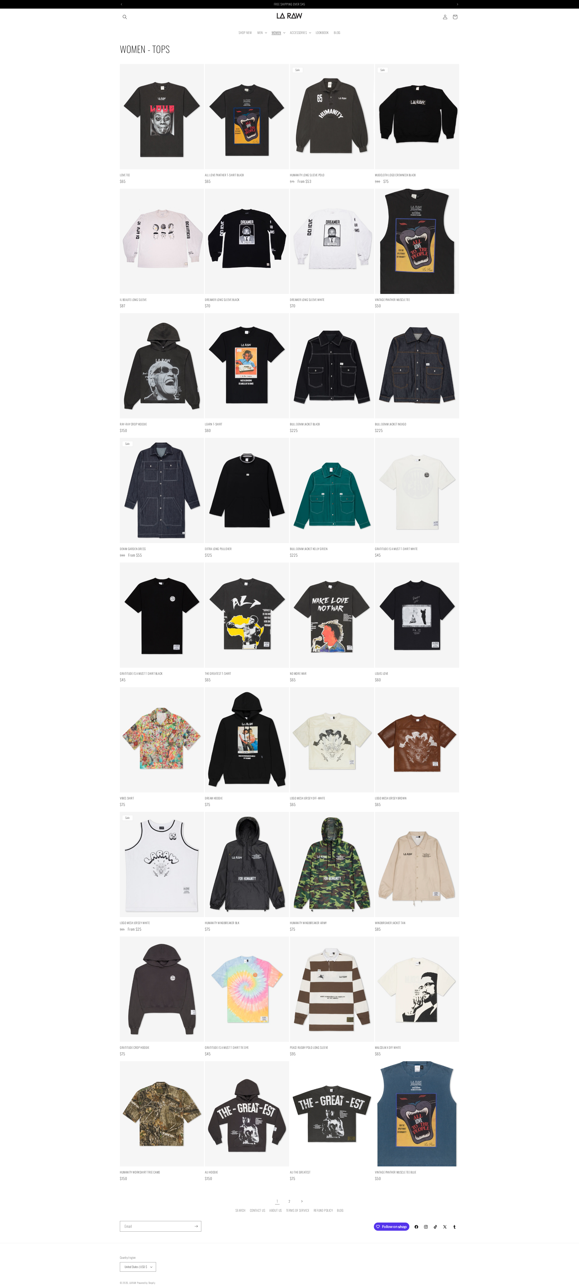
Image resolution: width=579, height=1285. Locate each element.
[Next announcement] (458, 4)
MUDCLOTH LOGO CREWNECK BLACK (395, 175)
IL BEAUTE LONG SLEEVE (133, 300)
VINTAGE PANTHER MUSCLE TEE (392, 300)
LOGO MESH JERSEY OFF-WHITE (307, 798)
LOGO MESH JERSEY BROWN (390, 798)
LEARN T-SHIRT (213, 424)
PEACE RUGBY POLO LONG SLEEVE (309, 1047)
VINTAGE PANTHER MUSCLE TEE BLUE (395, 1172)
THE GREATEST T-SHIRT (218, 673)
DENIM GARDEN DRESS (133, 549)
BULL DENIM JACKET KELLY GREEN (308, 549)
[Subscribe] (196, 1226)
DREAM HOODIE (214, 798)
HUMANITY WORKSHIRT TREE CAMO (140, 1172)
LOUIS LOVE (381, 673)
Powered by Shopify (146, 1283)
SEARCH (240, 1210)
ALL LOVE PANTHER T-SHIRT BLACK (224, 175)
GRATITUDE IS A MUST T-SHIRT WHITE (396, 549)
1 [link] (277, 1201)
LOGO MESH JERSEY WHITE (135, 923)
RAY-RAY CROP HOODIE (133, 424)
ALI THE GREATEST (300, 1172)
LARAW (133, 1283)
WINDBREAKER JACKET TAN (390, 923)
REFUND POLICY (323, 1210)
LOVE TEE (125, 175)
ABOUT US (275, 1210)
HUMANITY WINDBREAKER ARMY (308, 923)
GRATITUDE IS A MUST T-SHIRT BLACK (141, 673)
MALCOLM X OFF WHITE (388, 1047)
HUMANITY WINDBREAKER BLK (222, 923)
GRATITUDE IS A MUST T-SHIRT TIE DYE (227, 1047)
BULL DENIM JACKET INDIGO (390, 424)
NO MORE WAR (298, 673)
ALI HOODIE (211, 1172)
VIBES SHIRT (127, 798)
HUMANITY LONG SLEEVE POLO (307, 175)
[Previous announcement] (121, 4)
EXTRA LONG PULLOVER (218, 549)
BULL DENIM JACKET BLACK (305, 424)
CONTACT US (257, 1210)
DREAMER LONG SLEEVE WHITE (307, 300)
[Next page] (302, 1201)
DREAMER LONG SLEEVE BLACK (222, 300)
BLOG (340, 1210)
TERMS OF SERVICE (298, 1210)
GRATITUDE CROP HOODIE (134, 1047)
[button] (125, 17)
